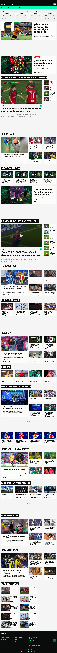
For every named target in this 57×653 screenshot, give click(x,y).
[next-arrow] (56, 309)
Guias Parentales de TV (19, 643)
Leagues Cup (47, 578)
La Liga (46, 463)
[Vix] (54, 4)
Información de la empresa (6, 641)
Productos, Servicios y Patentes (35, 640)
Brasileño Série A (33, 564)
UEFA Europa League (4, 315)
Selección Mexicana (32, 295)
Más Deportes (33, 544)
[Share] (41, 106)
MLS (45, 564)
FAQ (15, 641)
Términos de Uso (4, 639)
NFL (31, 530)
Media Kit (16, 639)
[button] (21, 91)
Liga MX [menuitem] (20, 4)
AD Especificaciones (19, 637)
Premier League (33, 497)
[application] (21, 92)
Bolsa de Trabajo (4, 646)
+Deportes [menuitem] (29, 4)
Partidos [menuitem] (16, 4)
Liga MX (4, 162)
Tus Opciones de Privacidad (34, 645)
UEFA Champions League (7, 414)
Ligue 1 (4, 294)
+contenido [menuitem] (35, 4)
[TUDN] (3, 4)
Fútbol (31, 148)
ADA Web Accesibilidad (5, 643)
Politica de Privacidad (5, 637)
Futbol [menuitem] (24, 4)
